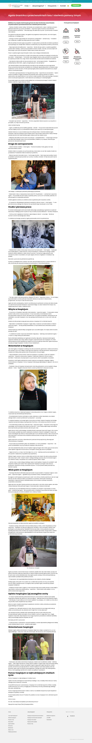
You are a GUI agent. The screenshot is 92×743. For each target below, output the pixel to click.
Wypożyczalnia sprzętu (32, 721)
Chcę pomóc (52, 6)
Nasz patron (10, 721)
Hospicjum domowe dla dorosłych (34, 717)
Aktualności (10, 727)
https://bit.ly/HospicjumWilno (25, 704)
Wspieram (76, 5)
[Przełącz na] (68, 5)
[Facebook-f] (68, 716)
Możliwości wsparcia (51, 715)
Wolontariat (49, 719)
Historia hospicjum (12, 717)
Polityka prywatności (12, 731)
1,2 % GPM (48, 717)
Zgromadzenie (11, 723)
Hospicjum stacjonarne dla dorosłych (35, 715)
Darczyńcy (10, 725)
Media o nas (10, 729)
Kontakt (63, 6)
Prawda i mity (11, 719)
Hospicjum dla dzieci (31, 719)
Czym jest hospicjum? (12, 715)
